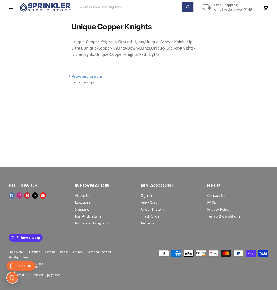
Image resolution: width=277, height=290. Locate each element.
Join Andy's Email (89, 216)
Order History (152, 209)
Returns (147, 223)
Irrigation (34, 252)
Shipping (82, 209)
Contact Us (216, 195)
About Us (82, 195)
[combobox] (129, 7)
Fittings (78, 252)
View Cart (149, 202)
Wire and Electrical (99, 252)
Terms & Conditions (223, 216)
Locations (83, 202)
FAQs (211, 202)
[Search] (188, 7)
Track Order (151, 216)
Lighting (50, 252)
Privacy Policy (218, 209)
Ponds (64, 252)
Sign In (146, 195)
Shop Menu (16, 252)
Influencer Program (91, 223)
